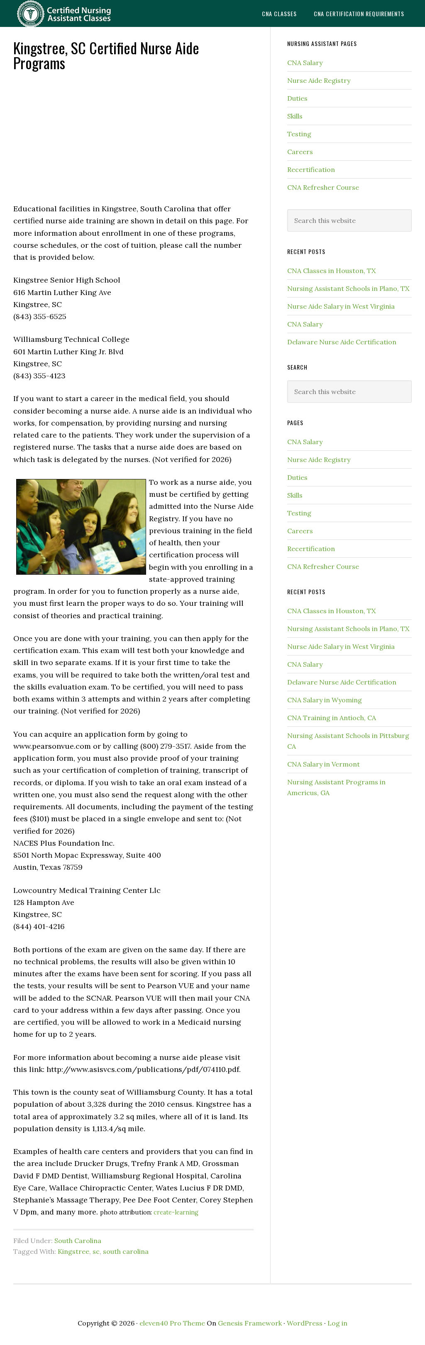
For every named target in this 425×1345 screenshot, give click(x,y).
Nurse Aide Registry (318, 80)
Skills (295, 116)
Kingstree (73, 1251)
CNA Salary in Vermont (323, 764)
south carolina (126, 1251)
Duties (297, 98)
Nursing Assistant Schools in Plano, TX (348, 288)
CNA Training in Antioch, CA (331, 718)
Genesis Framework (250, 1323)
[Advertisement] (133, 136)
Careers (300, 152)
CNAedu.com (75, 13)
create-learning (176, 1212)
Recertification (311, 169)
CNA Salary (304, 62)
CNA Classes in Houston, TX (331, 270)
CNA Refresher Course (323, 187)
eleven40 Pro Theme (172, 1323)
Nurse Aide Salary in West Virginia (341, 306)
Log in (337, 1323)
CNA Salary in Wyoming (324, 700)
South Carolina (77, 1240)
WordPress (304, 1323)
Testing (299, 134)
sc (96, 1251)
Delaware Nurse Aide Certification (341, 342)
